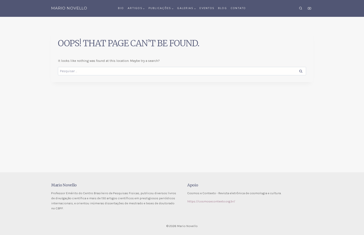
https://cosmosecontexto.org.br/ (211, 201)
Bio (121, 8)
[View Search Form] (300, 8)
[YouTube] (309, 8)
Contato (238, 8)
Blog (222, 8)
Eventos (206, 8)
